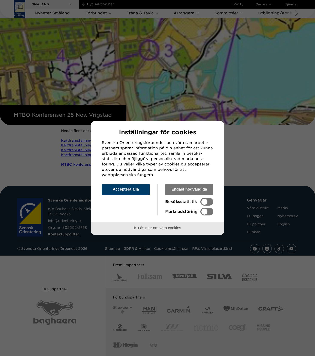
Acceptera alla (126, 189)
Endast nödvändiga (189, 189)
